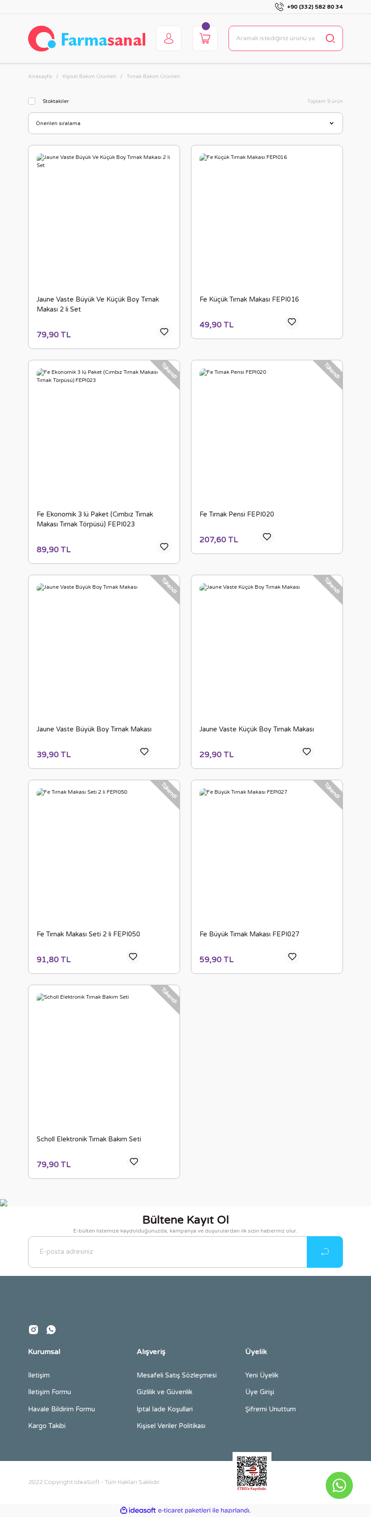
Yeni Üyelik (261, 1375)
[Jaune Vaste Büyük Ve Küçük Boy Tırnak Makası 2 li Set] (104, 221)
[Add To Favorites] (164, 332)
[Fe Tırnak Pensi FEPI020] (267, 435)
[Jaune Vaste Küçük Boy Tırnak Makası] (267, 650)
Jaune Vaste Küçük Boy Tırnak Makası (257, 729)
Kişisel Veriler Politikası (171, 1426)
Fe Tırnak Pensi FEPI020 (237, 514)
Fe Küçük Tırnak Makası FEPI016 (249, 299)
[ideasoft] (138, 1511)
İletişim (39, 1375)
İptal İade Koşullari (165, 1409)
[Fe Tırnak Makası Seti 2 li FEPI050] (104, 855)
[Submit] (325, 1252)
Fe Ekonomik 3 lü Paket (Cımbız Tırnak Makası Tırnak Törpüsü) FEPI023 (95, 519)
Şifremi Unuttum (270, 1409)
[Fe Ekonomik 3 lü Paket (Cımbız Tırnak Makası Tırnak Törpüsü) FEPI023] (104, 435)
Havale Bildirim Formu (61, 1409)
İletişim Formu (49, 1392)
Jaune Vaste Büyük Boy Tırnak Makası (94, 729)
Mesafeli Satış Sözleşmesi (177, 1375)
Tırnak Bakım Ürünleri (153, 76)
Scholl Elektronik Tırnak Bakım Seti (89, 1139)
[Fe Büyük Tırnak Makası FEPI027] (267, 855)
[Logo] (86, 38)
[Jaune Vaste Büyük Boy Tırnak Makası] (104, 650)
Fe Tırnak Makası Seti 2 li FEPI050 (88, 934)
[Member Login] (168, 38)
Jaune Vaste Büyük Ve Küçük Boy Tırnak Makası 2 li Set (98, 304)
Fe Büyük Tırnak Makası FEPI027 (250, 934)
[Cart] (205, 38)
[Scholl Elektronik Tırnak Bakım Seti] (104, 1060)
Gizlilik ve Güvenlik (164, 1392)
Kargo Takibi (47, 1426)
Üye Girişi (259, 1392)
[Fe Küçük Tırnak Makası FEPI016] (267, 221)
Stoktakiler (56, 101)
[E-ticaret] (184, 1510)
